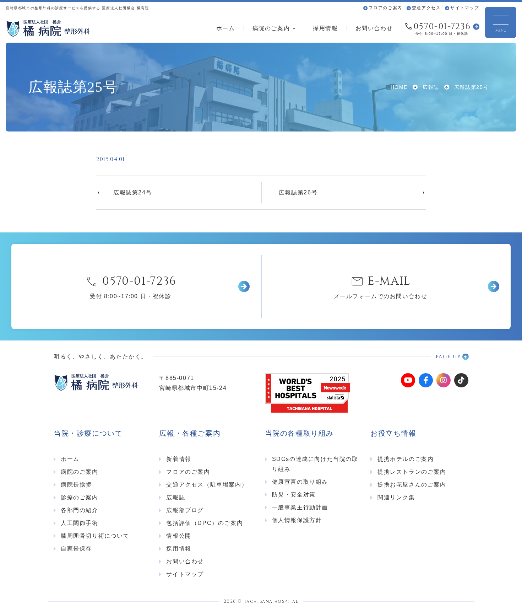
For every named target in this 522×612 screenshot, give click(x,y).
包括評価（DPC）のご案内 (204, 523)
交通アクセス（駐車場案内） (207, 485)
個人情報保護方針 (297, 520)
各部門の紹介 (79, 510)
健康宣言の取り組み (300, 482)
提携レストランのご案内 (411, 472)
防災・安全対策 (294, 495)
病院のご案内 (271, 28)
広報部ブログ (185, 510)
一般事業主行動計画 (300, 507)
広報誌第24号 (132, 192)
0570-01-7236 (442, 26)
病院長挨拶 (76, 485)
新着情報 (178, 459)
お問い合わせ (374, 28)
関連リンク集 (396, 497)
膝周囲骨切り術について (95, 536)
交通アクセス (426, 7)
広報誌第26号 (298, 192)
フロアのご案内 (385, 7)
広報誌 (175, 497)
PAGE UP (448, 356)
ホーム (225, 28)
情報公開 (178, 536)
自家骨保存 (76, 549)
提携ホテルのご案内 (405, 459)
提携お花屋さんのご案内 (411, 485)
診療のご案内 (79, 497)
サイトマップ (464, 7)
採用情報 (325, 28)
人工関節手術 (79, 523)
